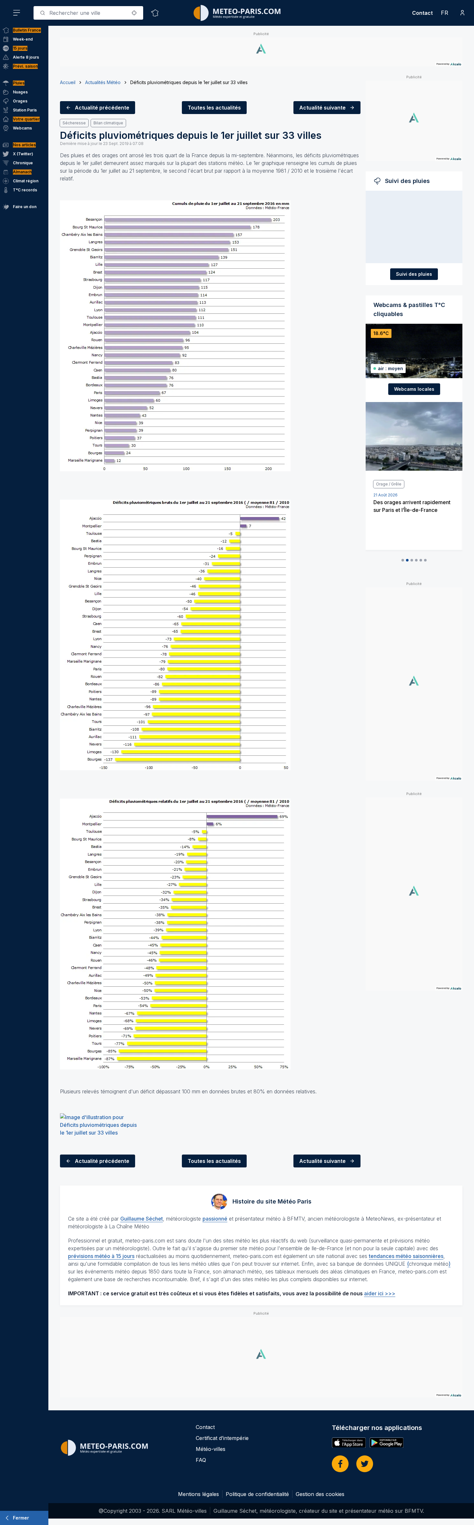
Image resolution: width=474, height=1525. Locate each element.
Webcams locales (414, 389)
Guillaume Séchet (141, 1218)
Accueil (67, 82)
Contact (422, 13)
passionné (214, 1218)
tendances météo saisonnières (406, 1256)
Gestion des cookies (320, 1494)
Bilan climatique (108, 122)
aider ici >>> (379, 1293)
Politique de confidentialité (257, 1494)
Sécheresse (74, 122)
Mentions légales (198, 1494)
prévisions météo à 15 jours (101, 1256)
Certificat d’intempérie (222, 1438)
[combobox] (88, 13)
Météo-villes (210, 1449)
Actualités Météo (103, 82)
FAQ (201, 1460)
